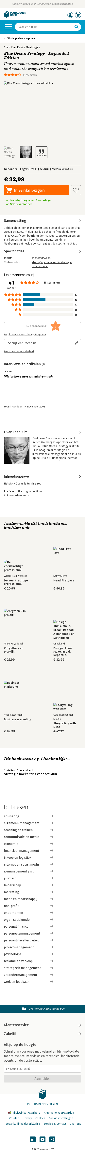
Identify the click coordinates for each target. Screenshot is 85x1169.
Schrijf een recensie (22, 343)
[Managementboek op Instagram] (52, 1139)
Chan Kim (10, 47)
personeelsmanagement (22, 933)
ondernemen (13, 913)
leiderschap (12, 885)
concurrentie (40, 266)
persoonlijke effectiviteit (21, 940)
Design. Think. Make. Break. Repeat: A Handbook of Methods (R (63, 652)
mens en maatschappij (20, 899)
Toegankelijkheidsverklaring (22, 1123)
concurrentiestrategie (58, 262)
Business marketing (17, 719)
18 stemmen (30, 74)
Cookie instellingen (61, 1118)
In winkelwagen (29, 190)
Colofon (14, 1118)
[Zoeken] (76, 27)
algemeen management (22, 823)
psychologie (12, 954)
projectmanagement (19, 947)
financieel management (21, 851)
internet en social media (22, 864)
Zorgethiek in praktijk (13, 650)
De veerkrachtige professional (16, 582)
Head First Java (63, 580)
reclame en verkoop (18, 961)
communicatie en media (21, 837)
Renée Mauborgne (28, 47)
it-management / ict (19, 871)
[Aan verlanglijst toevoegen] (76, 190)
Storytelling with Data (64, 725)
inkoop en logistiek (17, 857)
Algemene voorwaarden (59, 1112)
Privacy (27, 1118)
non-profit (11, 906)
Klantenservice (16, 1025)
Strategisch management (22, 38)
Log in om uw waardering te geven (25, 334)
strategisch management (22, 968)
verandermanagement (20, 975)
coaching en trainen (18, 830)
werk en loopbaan (17, 982)
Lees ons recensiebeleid (19, 351)
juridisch (10, 878)
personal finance (16, 926)
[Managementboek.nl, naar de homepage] (16, 17)
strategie (37, 262)
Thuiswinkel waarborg (26, 1112)
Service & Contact (55, 1123)
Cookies (40, 1118)
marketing (11, 892)
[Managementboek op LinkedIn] (33, 1139)
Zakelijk (10, 1034)
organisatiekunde (17, 920)
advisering (11, 816)
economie (11, 844)
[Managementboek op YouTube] (42, 1139)
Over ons (75, 1123)
